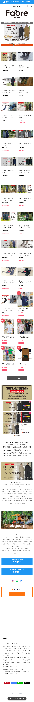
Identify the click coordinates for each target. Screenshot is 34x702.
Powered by (15, 693)
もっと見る (17, 378)
